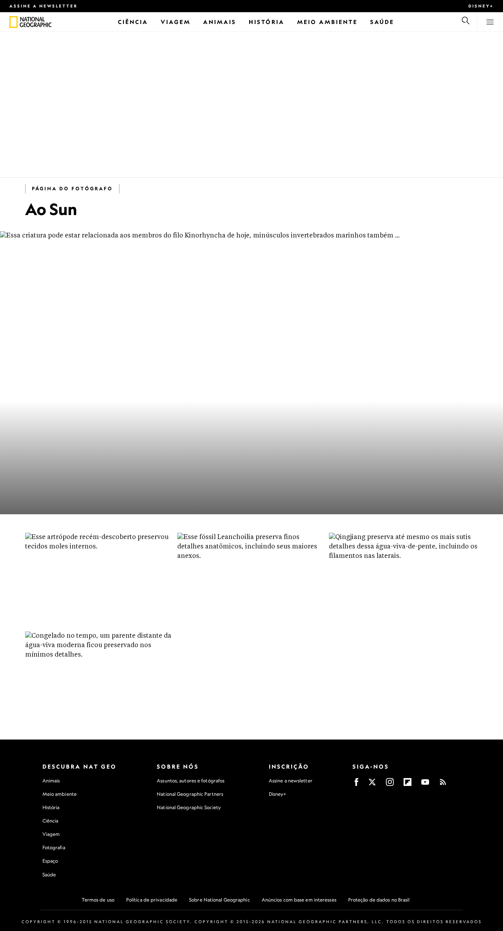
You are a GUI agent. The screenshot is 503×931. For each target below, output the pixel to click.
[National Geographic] (13, 22)
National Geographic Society (189, 807)
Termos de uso (98, 900)
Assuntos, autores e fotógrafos (190, 781)
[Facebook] (356, 784)
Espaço (50, 861)
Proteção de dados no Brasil (379, 900)
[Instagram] (390, 784)
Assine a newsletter (43, 6)
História (51, 807)
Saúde (49, 875)
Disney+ (481, 6)
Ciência (50, 821)
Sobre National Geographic (219, 900)
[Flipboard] (407, 784)
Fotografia (53, 847)
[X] (372, 784)
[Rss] (443, 784)
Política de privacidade (151, 900)
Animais (51, 781)
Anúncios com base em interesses (299, 900)
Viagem (51, 834)
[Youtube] (425, 784)
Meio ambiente (59, 794)
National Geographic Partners (190, 794)
